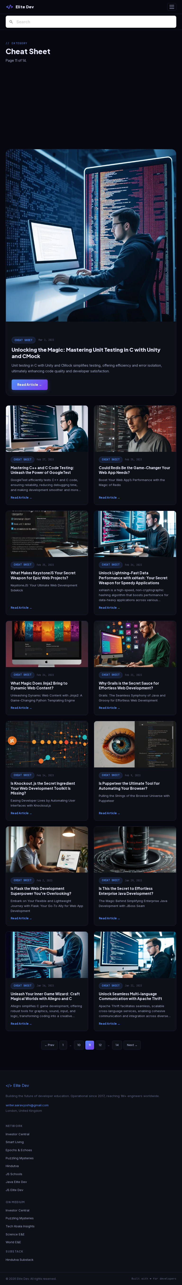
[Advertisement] (91, 106)
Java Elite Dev (16, 1182)
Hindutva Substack (19, 1260)
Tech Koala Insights (20, 1226)
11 (90, 1045)
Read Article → (29, 385)
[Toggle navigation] (171, 7)
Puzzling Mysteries (20, 1158)
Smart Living (15, 1142)
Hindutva (12, 1166)
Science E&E (15, 1234)
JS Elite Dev (14, 1190)
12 (100, 1045)
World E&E (13, 1242)
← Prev (49, 1045)
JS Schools (14, 1174)
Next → (132, 1045)
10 (79, 1045)
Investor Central (17, 1134)
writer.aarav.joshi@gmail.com (27, 1105)
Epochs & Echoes (19, 1150)
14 (117, 1045)
